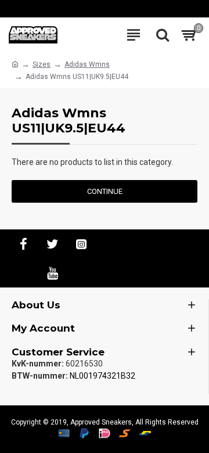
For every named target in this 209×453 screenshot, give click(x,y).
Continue (104, 191)
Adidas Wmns (87, 64)
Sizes (42, 64)
